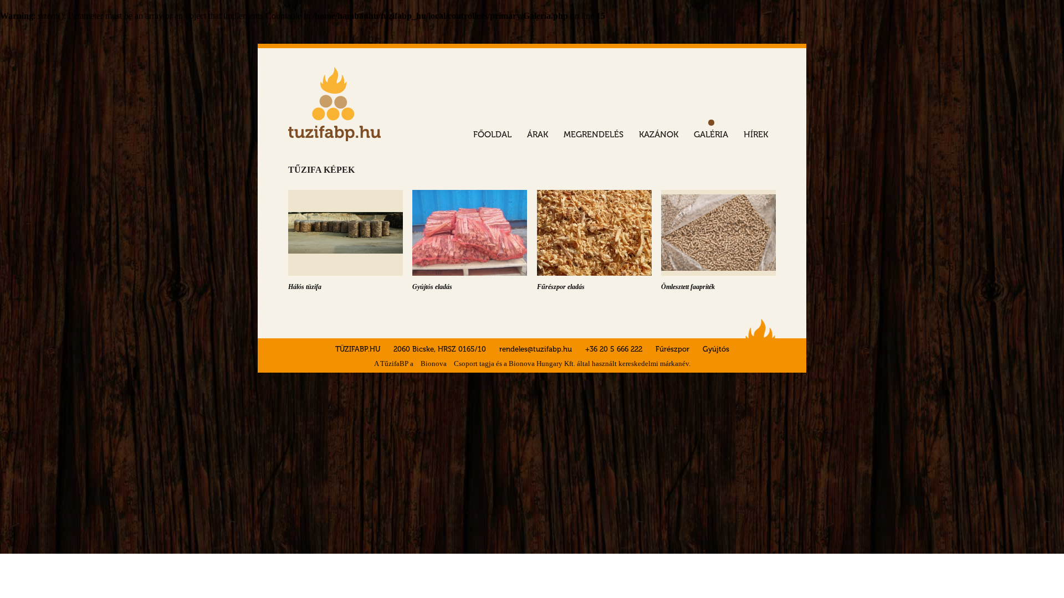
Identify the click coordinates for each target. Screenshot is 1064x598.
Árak (537, 135)
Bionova (434, 363)
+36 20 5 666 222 (613, 349)
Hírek (756, 135)
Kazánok (658, 135)
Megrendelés (593, 135)
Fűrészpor (672, 349)
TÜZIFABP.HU (357, 349)
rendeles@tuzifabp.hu (535, 349)
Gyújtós (716, 349)
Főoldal (492, 135)
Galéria (711, 135)
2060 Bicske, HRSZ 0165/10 (440, 349)
